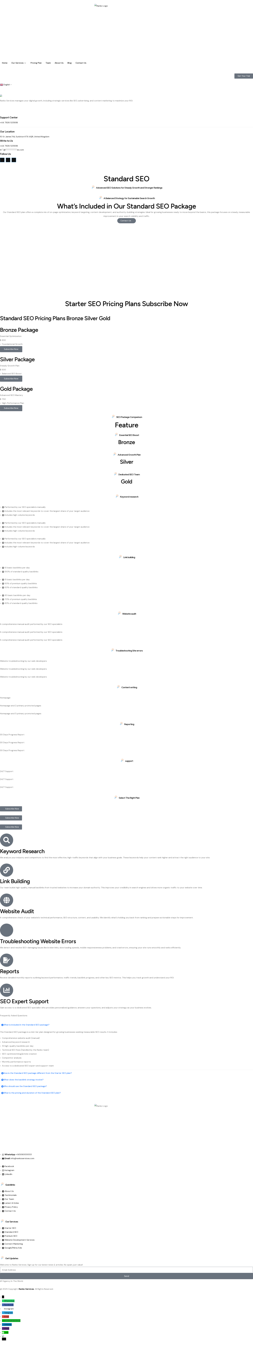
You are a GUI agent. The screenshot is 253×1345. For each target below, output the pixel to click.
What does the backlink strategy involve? (23, 1079)
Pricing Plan (36, 63)
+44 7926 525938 (9, 122)
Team (48, 63)
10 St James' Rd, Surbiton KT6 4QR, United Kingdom (24, 136)
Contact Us (81, 63)
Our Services (17, 63)
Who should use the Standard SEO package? (25, 1086)
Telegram (8, 1312)
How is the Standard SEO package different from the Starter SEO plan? (37, 1073)
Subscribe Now (11, 349)
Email (6, 1316)
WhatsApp (9, 1300)
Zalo (4, 1339)
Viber (6, 1328)
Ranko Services (26, 1289)
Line (6, 1332)
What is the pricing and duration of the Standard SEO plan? (32, 1092)
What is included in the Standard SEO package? (26, 1024)
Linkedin (8, 1324)
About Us (59, 63)
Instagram (9, 1308)
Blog (69, 63)
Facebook (9, 1304)
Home (4, 63)
